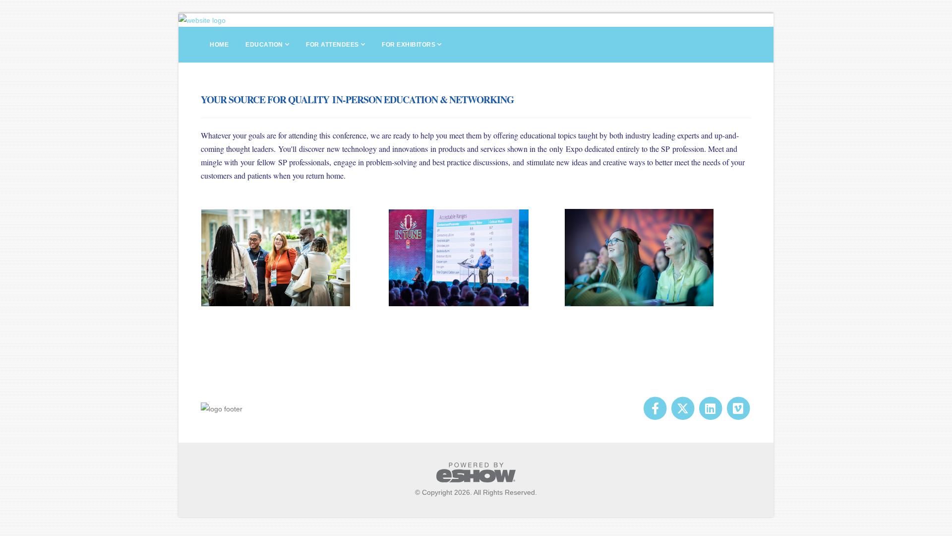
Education (264, 44)
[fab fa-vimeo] (738, 407)
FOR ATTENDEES (332, 44)
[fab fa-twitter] (684, 407)
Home (219, 44)
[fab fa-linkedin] (711, 407)
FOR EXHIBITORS (408, 44)
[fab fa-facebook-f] (656, 407)
